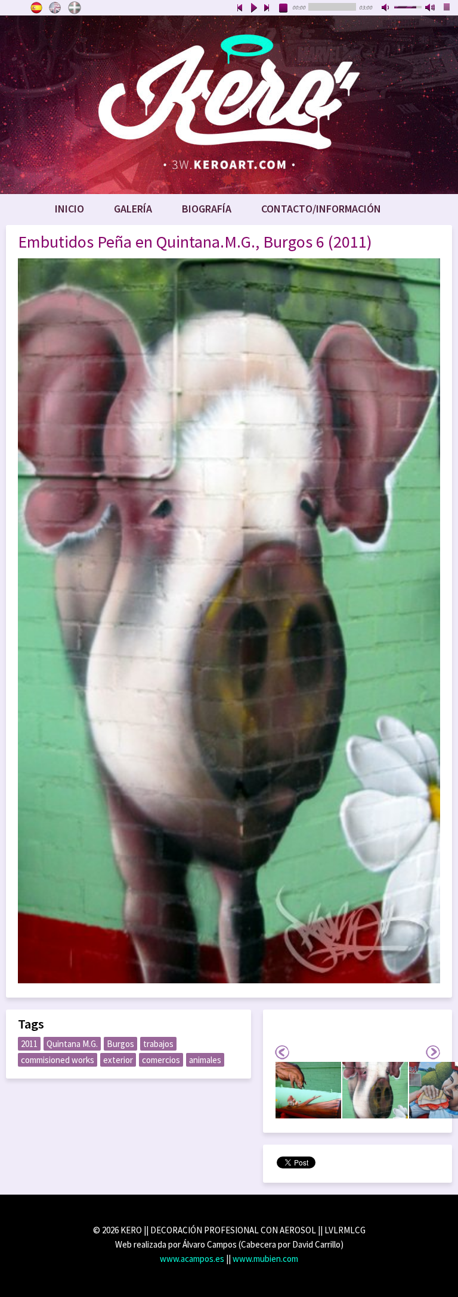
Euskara (74, 7)
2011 (29, 1043)
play (253, 8)
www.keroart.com (229, 104)
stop (283, 8)
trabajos (158, 1043)
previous (239, 8)
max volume (430, 8)
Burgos (120, 1043)
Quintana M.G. (72, 1043)
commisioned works (57, 1059)
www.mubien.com (265, 1258)
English (55, 7)
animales (205, 1059)
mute (386, 8)
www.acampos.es (192, 1258)
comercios (161, 1059)
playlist (447, 8)
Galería (133, 208)
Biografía (206, 208)
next (267, 8)
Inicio (69, 208)
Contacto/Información (321, 208)
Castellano (36, 7)
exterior (118, 1059)
